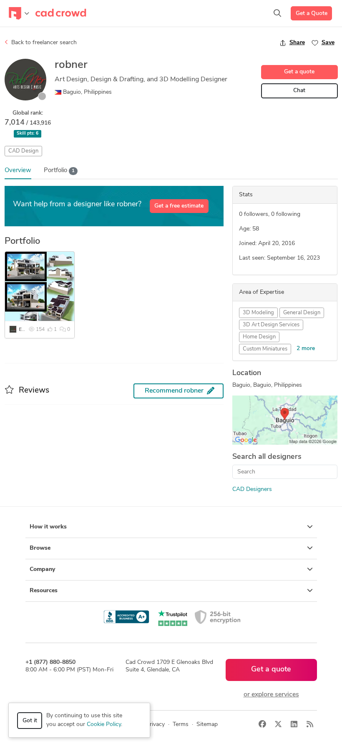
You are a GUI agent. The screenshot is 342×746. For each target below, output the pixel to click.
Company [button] (42, 569)
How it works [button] (48, 527)
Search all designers (267, 457)
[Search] (277, 13)
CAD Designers (252, 489)
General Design (301, 312)
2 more (306, 348)
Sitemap (207, 724)
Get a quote (299, 72)
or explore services (271, 694)
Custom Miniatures (265, 349)
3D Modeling (258, 312)
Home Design (259, 337)
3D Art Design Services (271, 325)
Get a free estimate (179, 206)
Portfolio (59, 171)
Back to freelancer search (43, 43)
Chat (299, 91)
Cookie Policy (104, 724)
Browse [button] (40, 548)
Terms (181, 724)
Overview (18, 171)
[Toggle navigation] (19, 13)
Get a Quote (311, 13)
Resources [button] (44, 591)
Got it (30, 721)
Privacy (155, 724)
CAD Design (23, 151)
